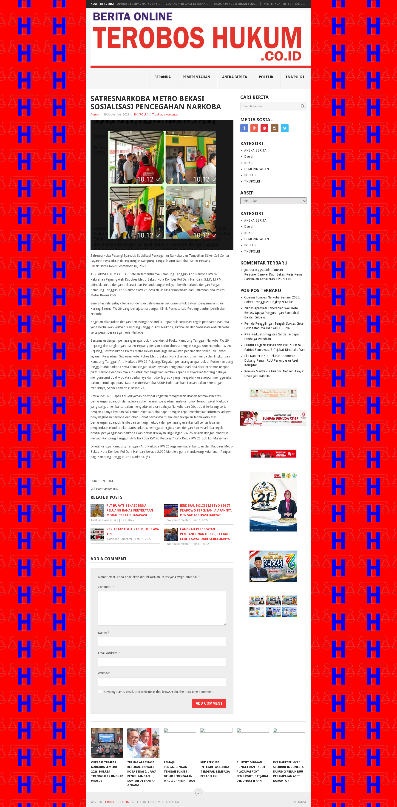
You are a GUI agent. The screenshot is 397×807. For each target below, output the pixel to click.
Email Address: (109, 653)
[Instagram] (274, 128)
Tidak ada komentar (165, 114)
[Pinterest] (264, 128)
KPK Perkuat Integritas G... (284, 4)
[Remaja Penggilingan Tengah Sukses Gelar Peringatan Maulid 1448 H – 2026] (180, 743)
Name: (103, 632)
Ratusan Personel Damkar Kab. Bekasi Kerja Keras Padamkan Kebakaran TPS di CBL (273, 274)
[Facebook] (244, 128)
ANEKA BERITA (234, 77)
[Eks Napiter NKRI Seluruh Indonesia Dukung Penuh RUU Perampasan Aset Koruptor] (289, 743)
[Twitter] (285, 128)
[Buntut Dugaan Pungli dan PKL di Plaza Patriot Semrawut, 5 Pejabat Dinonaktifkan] (253, 743)
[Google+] (254, 128)
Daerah (249, 156)
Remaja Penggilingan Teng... (235, 4)
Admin (95, 114)
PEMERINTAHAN (196, 77)
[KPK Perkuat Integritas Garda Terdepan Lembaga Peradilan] (216, 743)
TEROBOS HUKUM (116, 802)
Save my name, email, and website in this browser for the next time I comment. (159, 692)
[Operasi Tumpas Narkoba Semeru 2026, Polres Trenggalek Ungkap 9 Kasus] (107, 743)
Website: (104, 673)
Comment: (106, 587)
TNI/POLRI (294, 77)
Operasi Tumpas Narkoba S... (138, 4)
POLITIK (266, 77)
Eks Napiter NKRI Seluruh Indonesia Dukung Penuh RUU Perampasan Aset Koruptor (271, 360)
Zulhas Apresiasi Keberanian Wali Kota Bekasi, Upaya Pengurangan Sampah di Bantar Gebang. (271, 312)
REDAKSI (299, 802)
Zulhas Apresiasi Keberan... (187, 4)
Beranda (162, 77)
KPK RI (249, 163)
